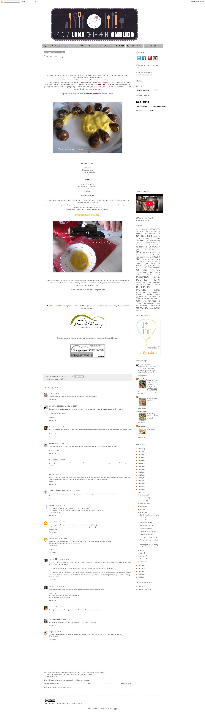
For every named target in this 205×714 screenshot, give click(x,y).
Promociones (154, 282)
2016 (140, 478)
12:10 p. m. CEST (59, 460)
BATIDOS (153, 231)
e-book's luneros (108, 46)
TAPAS (157, 299)
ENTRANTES (152, 249)
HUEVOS (156, 257)
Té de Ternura (143, 379)
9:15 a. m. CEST (58, 394)
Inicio (89, 684)
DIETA (141, 247)
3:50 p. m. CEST (60, 632)
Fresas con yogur (146, 522)
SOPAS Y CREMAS (143, 299)
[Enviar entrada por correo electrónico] (71, 376)
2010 (140, 565)
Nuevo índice (58, 46)
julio (141, 509)
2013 (140, 487)
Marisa (51, 522)
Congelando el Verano (142, 244)
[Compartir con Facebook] (81, 376)
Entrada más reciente (51, 684)
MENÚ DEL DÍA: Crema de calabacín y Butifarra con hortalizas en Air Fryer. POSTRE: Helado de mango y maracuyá (148, 386)
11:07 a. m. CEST (61, 427)
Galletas (139, 255)
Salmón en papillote (146, 525)
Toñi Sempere (54, 619)
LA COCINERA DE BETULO (58, 491)
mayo (142, 550)
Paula (51, 586)
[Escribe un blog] (77, 376)
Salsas (157, 294)
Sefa (50, 394)
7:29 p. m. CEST (59, 607)
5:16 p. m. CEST (59, 586)
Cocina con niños (142, 238)
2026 (140, 449)
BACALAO (140, 231)
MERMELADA (141, 266)
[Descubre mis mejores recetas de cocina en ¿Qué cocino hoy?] (148, 67)
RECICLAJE (141, 292)
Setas (141, 297)
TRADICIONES (151, 303)
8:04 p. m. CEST (64, 619)
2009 (140, 568)
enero (142, 562)
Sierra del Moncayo (82, 306)
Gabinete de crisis (149, 252)
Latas (140, 261)
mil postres (142, 426)
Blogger (114, 709)
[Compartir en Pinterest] (83, 376)
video (137, 310)
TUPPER (138, 305)
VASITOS (156, 305)
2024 (140, 454)
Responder (52, 399)
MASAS (139, 263)
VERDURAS (146, 307)
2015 (140, 481)
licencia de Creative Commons (72, 703)
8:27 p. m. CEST (59, 522)
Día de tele (143, 520)
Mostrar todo (156, 440)
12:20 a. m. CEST (61, 538)
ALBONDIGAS (141, 229)
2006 (140, 577)
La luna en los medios (71, 46)
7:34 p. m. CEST (60, 505)
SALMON (148, 294)
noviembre (144, 498)
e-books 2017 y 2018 (150, 46)
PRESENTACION (140, 282)
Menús (153, 263)
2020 (140, 466)
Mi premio (152, 266)
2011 (140, 492)
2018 (140, 472)
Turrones (146, 305)
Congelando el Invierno (150, 242)
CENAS (155, 236)
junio (142, 512)
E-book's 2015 (120, 46)
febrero (143, 559)
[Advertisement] (148, 155)
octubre (143, 501)
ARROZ (153, 229)
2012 (140, 489)
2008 (140, 571)
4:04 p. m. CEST (74, 491)
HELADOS (139, 257)
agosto (142, 506)
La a (141, 259)
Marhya (51, 474)
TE (143, 301)
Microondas (140, 268)
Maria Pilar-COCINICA (56, 406)
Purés (142, 284)
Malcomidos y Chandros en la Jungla (91, 46)
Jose (50, 460)
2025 (140, 452)
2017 (140, 475)
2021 (140, 463)
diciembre (143, 495)
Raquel (51, 632)
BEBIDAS (152, 233)
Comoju (141, 397)
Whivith (51, 538)
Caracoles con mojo (146, 534)
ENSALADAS (154, 247)
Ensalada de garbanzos (148, 531)
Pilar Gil (51, 559)
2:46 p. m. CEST (60, 474)
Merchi (51, 443)
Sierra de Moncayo (81, 82)
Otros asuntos (154, 268)
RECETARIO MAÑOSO (58, 379)
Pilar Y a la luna (145, 589)
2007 (140, 574)
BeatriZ (51, 427)
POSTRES (141, 279)
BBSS (138, 233)
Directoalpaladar (144, 365)
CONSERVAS (155, 245)
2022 (140, 460)
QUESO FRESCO (151, 284)
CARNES (141, 236)
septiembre (144, 504)
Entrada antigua (125, 684)
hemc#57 (147, 257)
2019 (140, 469)
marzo (142, 556)
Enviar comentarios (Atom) (62, 687)
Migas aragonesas (146, 528)
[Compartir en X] (79, 376)
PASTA (157, 272)
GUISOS (150, 255)
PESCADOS (142, 277)
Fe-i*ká (51, 505)
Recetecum (142, 411)
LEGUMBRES (150, 261)
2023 (140, 457)
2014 (140, 484)
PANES (144, 270)
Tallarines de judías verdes (149, 537)
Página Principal (48, 46)
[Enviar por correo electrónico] (75, 376)
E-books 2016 (131, 46)
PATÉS (148, 274)
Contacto (139, 46)
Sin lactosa (153, 297)
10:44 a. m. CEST (71, 406)
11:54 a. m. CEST (60, 443)
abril (142, 553)
